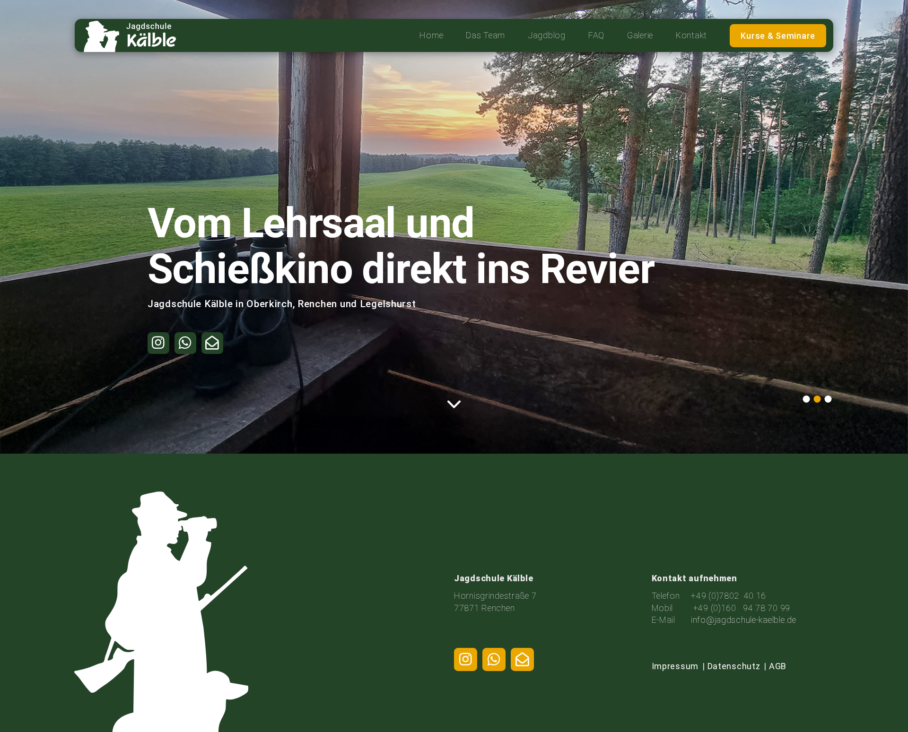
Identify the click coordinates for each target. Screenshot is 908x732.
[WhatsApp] (494, 659)
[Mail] (522, 659)
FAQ (596, 35)
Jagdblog (547, 35)
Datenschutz (733, 666)
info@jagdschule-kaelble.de (743, 620)
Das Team (485, 35)
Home (431, 35)
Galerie (640, 35)
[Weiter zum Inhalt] (454, 404)
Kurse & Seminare (778, 36)
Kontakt (691, 35)
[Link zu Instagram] (465, 659)
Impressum (675, 666)
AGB (777, 666)
